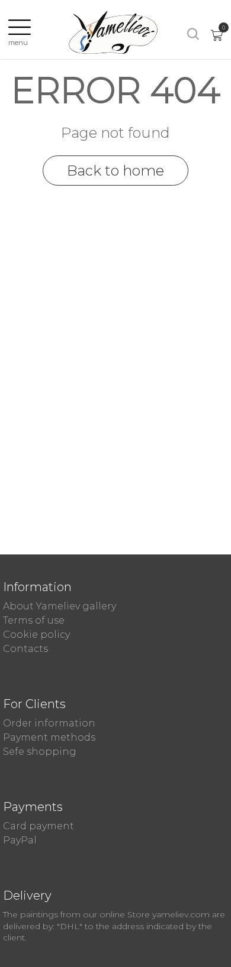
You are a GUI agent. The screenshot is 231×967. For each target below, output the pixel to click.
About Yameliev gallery (59, 606)
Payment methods (49, 737)
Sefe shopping (39, 751)
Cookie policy (36, 634)
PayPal (20, 840)
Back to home (115, 170)
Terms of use (34, 620)
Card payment (38, 826)
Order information (49, 723)
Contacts (25, 648)
